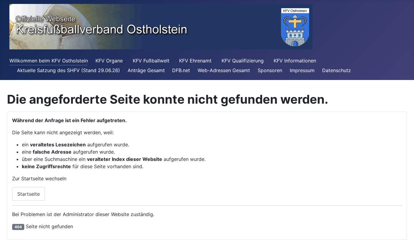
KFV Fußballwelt (151, 61)
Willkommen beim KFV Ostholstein (48, 61)
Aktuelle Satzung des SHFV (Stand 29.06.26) (68, 70)
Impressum (302, 70)
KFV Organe (109, 61)
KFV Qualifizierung (243, 61)
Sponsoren (270, 70)
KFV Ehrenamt (195, 61)
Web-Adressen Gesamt (224, 70)
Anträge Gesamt (146, 70)
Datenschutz (336, 70)
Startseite (28, 194)
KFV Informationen (296, 61)
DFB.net (181, 70)
